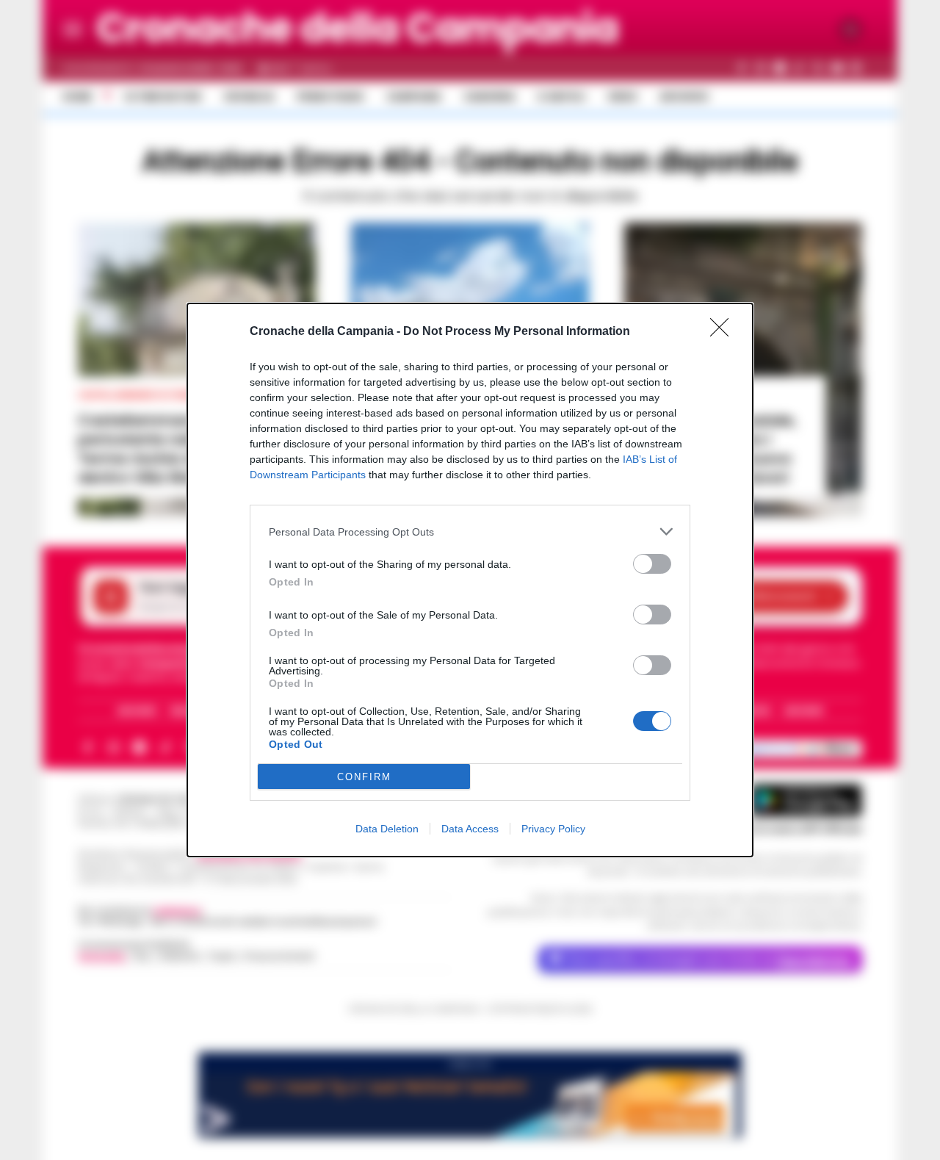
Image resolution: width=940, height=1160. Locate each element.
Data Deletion (387, 829)
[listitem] (470, 531)
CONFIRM (364, 776)
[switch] (652, 564)
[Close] (724, 332)
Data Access (470, 829)
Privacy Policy (553, 829)
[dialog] (470, 580)
